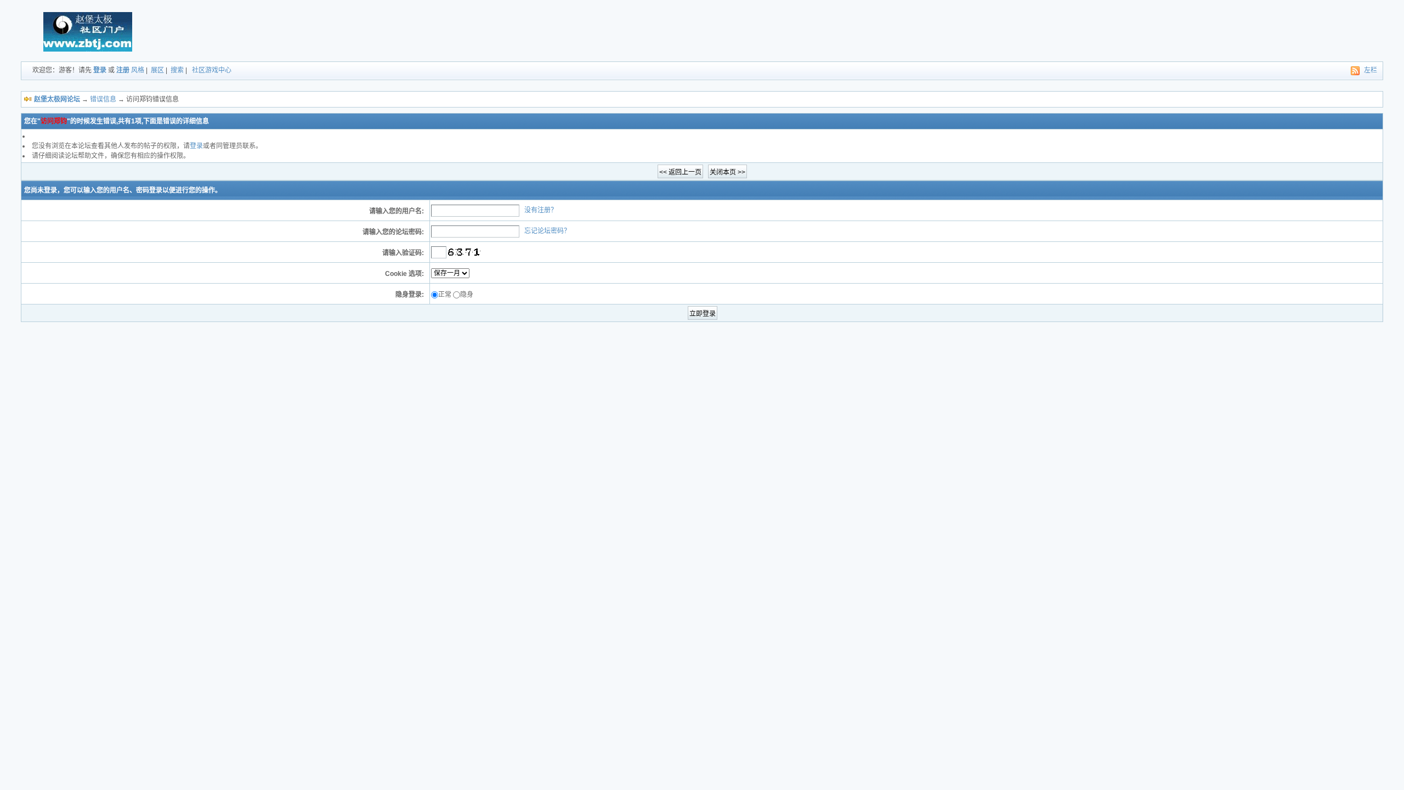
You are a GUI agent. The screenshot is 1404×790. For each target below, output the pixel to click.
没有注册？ (540, 210)
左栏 (1370, 70)
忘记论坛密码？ (547, 231)
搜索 (177, 70)
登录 (99, 70)
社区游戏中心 (211, 70)
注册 (122, 70)
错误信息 (103, 99)
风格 (137, 70)
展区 (157, 70)
